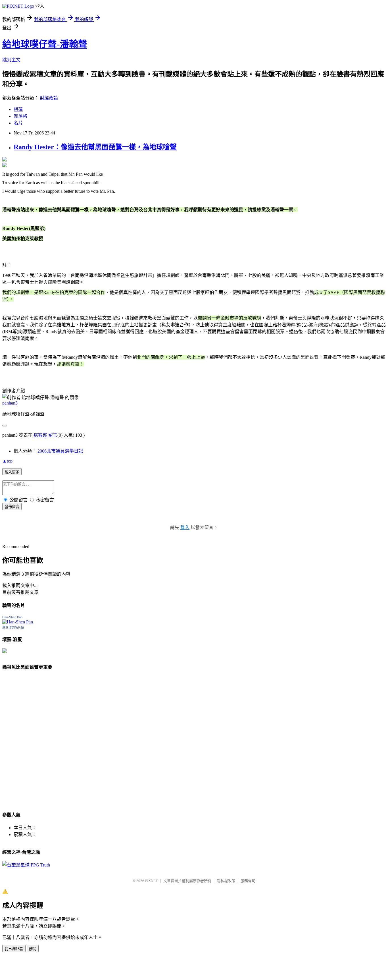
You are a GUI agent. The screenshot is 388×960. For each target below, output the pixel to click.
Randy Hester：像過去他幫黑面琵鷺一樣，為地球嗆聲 (95, 147)
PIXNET (151, 881)
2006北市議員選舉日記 (60, 451)
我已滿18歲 (14, 949)
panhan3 (10, 403)
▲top (7, 461)
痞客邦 (40, 435)
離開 (32, 949)
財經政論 (49, 98)
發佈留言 (12, 507)
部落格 (20, 116)
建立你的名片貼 (13, 627)
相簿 (18, 109)
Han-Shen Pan (12, 617)
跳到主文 (11, 59)
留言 (52, 435)
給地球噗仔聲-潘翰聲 (44, 44)
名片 (18, 123)
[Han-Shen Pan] (17, 621)
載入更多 (12, 472)
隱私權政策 (226, 881)
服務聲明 (248, 881)
